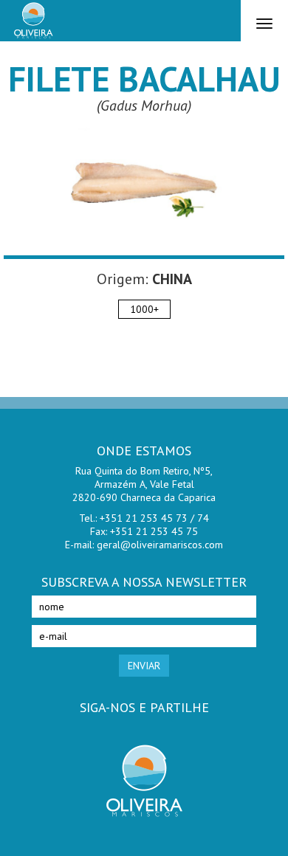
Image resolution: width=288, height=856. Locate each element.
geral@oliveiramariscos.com (160, 544)
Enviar (144, 665)
